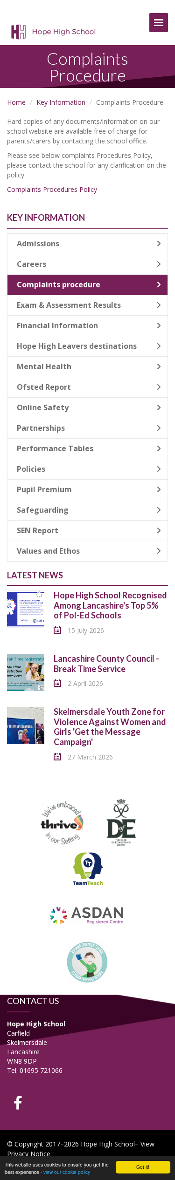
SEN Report (37, 530)
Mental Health (44, 366)
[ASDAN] (87, 914)
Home (16, 102)
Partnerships (41, 428)
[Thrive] (62, 821)
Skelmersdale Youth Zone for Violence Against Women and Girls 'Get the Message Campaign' (110, 726)
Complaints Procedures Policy (52, 189)
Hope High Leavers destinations (77, 346)
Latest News (35, 575)
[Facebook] (17, 1102)
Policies (31, 469)
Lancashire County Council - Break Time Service (106, 663)
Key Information (60, 102)
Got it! (142, 1166)
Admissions (38, 243)
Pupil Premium (44, 489)
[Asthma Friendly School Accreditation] (87, 960)
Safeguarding (43, 510)
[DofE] (121, 821)
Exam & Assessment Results (69, 305)
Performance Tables (55, 448)
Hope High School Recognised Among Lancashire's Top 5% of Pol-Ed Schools (110, 605)
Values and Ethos (48, 551)
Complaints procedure (58, 284)
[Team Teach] (87, 867)
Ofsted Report (44, 387)
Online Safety (43, 407)
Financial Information (57, 325)
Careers (31, 264)
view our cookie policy (66, 1171)
